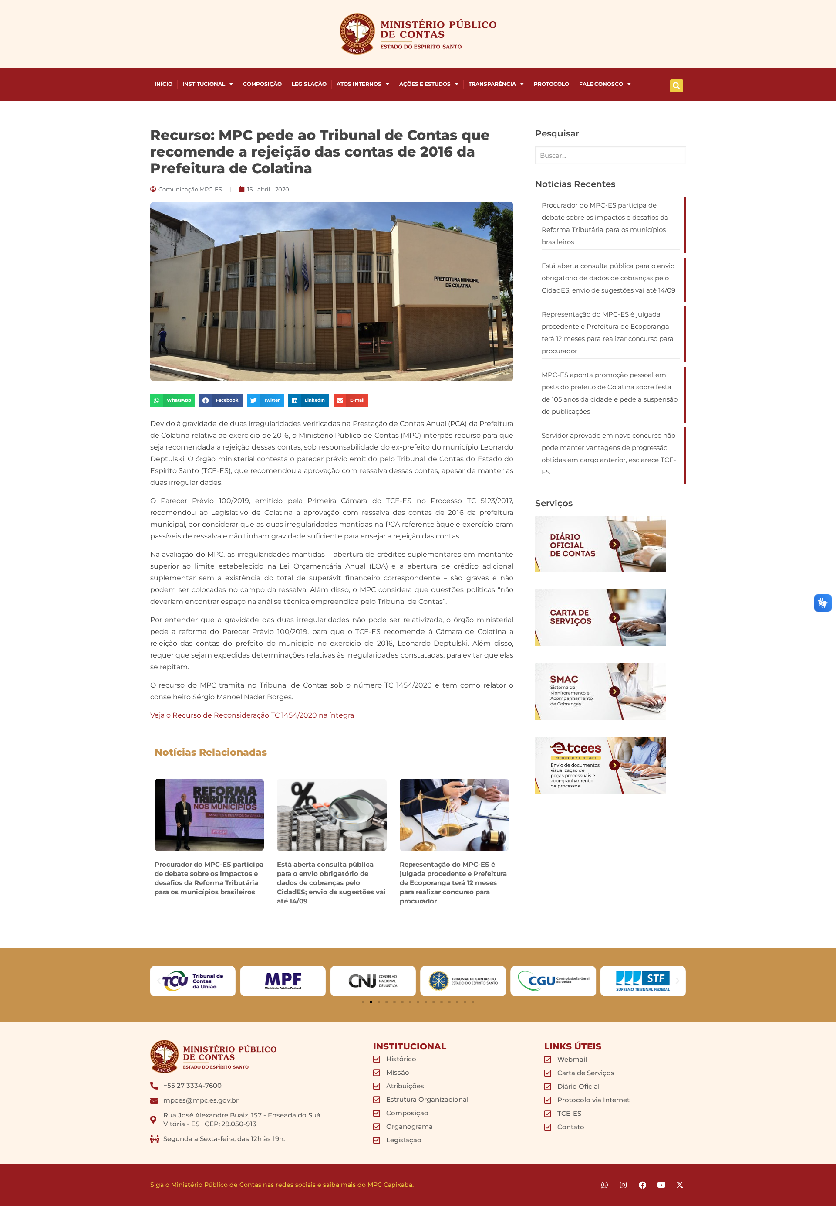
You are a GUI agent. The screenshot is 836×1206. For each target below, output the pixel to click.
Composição (262, 84)
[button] (676, 85)
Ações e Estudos (425, 84)
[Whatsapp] (604, 1185)
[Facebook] (642, 1185)
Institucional (203, 84)
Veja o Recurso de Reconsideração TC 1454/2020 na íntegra (252, 715)
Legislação (309, 84)
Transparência (492, 84)
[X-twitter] (680, 1185)
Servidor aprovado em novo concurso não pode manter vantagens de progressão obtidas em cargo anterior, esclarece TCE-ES (609, 453)
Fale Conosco (601, 84)
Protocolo (551, 84)
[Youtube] (661, 1185)
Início (163, 84)
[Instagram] (623, 1185)
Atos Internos (359, 84)
